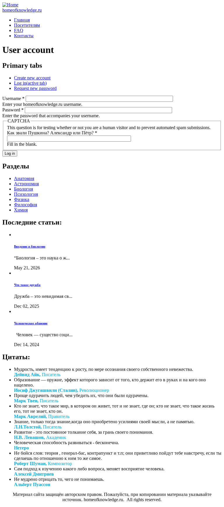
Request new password (35, 88)
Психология (26, 194)
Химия (21, 209)
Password (13, 109)
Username (13, 98)
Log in (30, 83)
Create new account (32, 77)
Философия (25, 204)
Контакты (24, 35)
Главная (22, 19)
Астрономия (26, 183)
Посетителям (27, 25)
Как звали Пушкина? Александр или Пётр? (52, 132)
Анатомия (24, 178)
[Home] (10, 4)
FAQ (18, 30)
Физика (21, 199)
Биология (23, 188)
